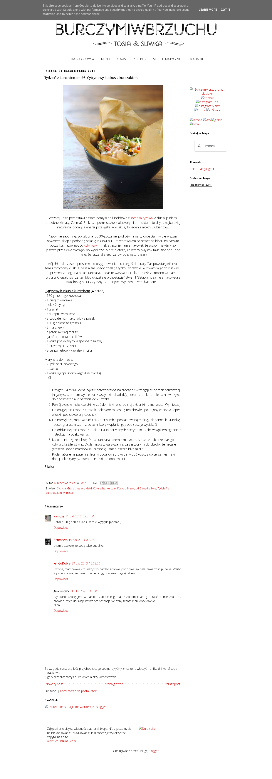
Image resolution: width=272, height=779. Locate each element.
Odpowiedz (60, 528)
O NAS (121, 59)
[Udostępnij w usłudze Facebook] (112, 483)
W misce (68, 492)
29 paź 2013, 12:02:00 (86, 563)
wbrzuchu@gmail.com (61, 741)
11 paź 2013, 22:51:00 (80, 516)
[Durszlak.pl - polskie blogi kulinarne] (147, 729)
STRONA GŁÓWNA (81, 59)
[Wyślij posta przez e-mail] (95, 483)
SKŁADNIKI (195, 59)
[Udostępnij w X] (109, 483)
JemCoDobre (61, 563)
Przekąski (133, 488)
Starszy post (172, 684)
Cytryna (61, 488)
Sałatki (144, 488)
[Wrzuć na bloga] (105, 483)
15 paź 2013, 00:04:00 (83, 540)
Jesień (80, 488)
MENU (105, 59)
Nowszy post (54, 684)
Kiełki (89, 488)
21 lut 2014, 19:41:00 (83, 591)
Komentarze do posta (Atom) (79, 691)
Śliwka (152, 488)
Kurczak (111, 488)
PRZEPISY (139, 59)
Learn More (208, 9)
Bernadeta (60, 540)
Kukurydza (99, 488)
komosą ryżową (141, 218)
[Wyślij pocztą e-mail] (102, 483)
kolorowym (92, 245)
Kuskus (121, 488)
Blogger (153, 751)
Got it (225, 9)
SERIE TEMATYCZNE (167, 59)
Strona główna (113, 684)
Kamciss (58, 516)
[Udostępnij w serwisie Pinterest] (116, 483)
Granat (71, 488)
